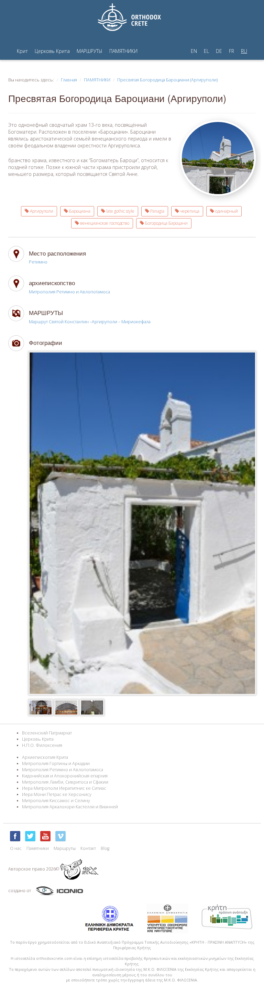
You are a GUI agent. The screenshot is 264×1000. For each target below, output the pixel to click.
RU (244, 51)
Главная (69, 80)
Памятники (37, 848)
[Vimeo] (60, 836)
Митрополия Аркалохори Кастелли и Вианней (70, 807)
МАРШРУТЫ (89, 51)
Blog (105, 848)
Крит (22, 51)
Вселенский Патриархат (47, 733)
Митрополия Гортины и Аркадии (56, 763)
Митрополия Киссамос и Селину (56, 801)
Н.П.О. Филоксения (42, 745)
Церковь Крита (52, 51)
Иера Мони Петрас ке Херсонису (56, 794)
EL (206, 51)
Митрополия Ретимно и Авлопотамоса (69, 292)
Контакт (88, 848)
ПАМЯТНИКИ (123, 51)
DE (219, 51)
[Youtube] (45, 836)
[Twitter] (30, 836)
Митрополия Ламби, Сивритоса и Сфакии (65, 782)
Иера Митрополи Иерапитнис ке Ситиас (64, 788)
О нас (16, 848)
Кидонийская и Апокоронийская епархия (65, 776)
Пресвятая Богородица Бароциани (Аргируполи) (167, 80)
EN (194, 51)
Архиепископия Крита (45, 757)
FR (231, 51)
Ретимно (38, 262)
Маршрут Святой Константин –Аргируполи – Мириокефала (90, 322)
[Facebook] (15, 836)
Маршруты (65, 848)
